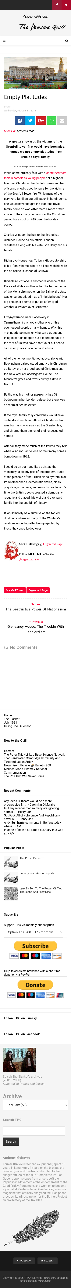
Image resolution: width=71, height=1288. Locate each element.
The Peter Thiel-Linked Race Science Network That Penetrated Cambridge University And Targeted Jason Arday (34, 758)
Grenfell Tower (15, 590)
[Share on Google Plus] (41, 120)
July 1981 (10, 722)
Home (8, 715)
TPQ (28, 1277)
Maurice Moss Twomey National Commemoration (25, 770)
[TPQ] (35, 30)
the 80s (31, 1175)
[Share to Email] (62, 120)
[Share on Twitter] (30, 120)
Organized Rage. (53, 544)
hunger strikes (12, 1175)
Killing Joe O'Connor (17, 726)
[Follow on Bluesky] (66, 5)
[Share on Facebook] (20, 120)
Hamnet (9, 751)
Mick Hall (10, 131)
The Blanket (12, 719)
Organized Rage (38, 590)
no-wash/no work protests (20, 1171)
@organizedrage (29, 559)
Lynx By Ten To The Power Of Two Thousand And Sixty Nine (41, 890)
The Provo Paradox (32, 858)
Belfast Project (57, 1196)
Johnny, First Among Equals (37, 873)
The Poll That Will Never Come (24, 776)
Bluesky (31, 1018)
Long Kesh (21, 1168)
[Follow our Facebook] (57, 5)
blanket (54, 1168)
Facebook (33, 1034)
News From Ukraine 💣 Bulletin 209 (27, 765)
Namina (37, 1277)
